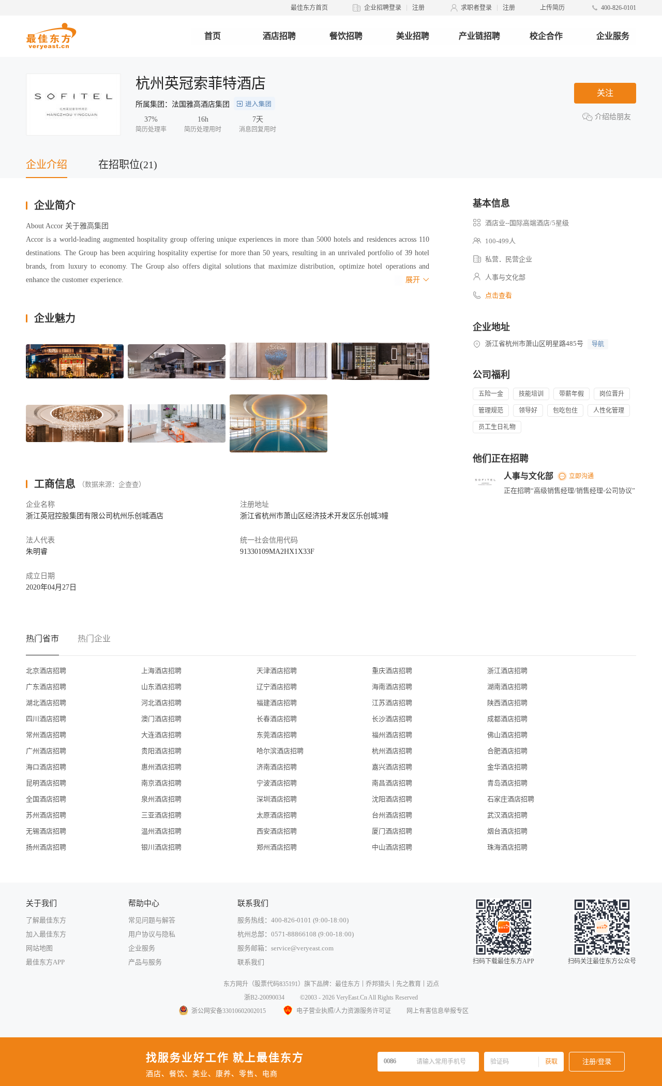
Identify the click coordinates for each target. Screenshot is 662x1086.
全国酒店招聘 (46, 799)
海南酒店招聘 (392, 687)
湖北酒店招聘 (46, 703)
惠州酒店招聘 (161, 767)
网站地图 (39, 948)
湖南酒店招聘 (507, 687)
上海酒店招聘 (161, 670)
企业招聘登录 (382, 7)
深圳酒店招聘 (277, 799)
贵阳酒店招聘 (161, 751)
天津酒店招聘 (277, 670)
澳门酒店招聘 (161, 719)
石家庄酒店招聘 (510, 799)
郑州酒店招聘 (277, 847)
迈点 (433, 984)
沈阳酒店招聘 (392, 799)
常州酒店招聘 (46, 735)
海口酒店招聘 (46, 767)
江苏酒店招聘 (392, 703)
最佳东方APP (45, 962)
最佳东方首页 (309, 7)
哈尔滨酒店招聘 (280, 751)
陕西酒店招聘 (507, 703)
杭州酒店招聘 (392, 751)
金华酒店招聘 (507, 767)
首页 (212, 36)
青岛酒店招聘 (507, 783)
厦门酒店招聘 (392, 831)
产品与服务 (145, 962)
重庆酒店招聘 (392, 670)
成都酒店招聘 (507, 719)
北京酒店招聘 (46, 670)
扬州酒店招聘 (46, 847)
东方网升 (235, 984)
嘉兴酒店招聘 (392, 767)
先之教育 (408, 984)
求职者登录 (476, 7)
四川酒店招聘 (46, 719)
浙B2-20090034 (264, 997)
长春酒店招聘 (277, 719)
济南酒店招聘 (277, 767)
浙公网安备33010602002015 (228, 1011)
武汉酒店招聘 (507, 815)
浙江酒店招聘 (507, 670)
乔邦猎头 (378, 984)
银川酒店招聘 (161, 847)
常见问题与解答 (151, 920)
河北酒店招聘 (161, 703)
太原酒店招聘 (277, 815)
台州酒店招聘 (392, 815)
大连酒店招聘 (161, 735)
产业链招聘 (479, 36)
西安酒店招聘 (277, 831)
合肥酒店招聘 (507, 751)
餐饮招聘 (346, 36)
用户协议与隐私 (151, 934)
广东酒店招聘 (46, 687)
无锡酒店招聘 (46, 831)
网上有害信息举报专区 (438, 1011)
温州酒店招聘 (161, 831)
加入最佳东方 (46, 934)
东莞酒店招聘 (277, 735)
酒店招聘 (279, 36)
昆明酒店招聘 (46, 783)
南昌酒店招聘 (392, 783)
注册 (418, 7)
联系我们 (250, 962)
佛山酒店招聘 (507, 735)
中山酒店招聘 (392, 847)
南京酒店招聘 (161, 783)
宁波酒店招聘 (277, 783)
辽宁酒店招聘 (277, 687)
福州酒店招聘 (392, 735)
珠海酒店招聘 (507, 847)
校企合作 (546, 36)
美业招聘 (412, 36)
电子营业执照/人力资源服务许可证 (343, 1011)
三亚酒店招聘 (161, 815)
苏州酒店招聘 (46, 815)
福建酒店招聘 (277, 703)
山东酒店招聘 (161, 687)
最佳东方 (347, 984)
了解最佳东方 (46, 920)
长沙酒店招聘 (392, 719)
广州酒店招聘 (46, 751)
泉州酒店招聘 (161, 799)
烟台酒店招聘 (507, 831)
